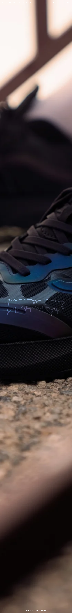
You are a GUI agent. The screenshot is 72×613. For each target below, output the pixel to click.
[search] (53, 2)
